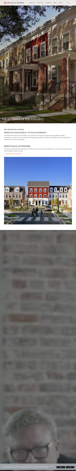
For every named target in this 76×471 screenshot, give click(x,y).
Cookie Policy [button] (24, 467)
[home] (14, 3)
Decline (61, 467)
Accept (70, 467)
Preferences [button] (46, 467)
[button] (33, 3)
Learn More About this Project (14, 153)
